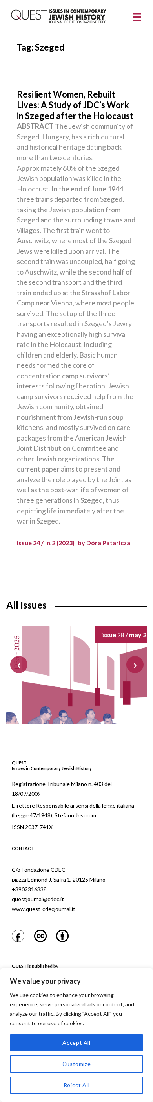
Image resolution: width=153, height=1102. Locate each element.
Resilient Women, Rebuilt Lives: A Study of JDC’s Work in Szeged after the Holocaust (75, 105)
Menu (137, 17)
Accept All (76, 1042)
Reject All (77, 1085)
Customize (76, 1063)
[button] (135, 664)
